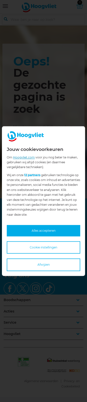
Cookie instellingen (43, 247)
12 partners (32, 175)
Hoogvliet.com (24, 157)
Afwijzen (43, 265)
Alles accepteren (44, 231)
